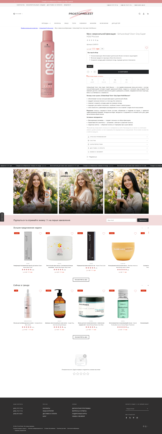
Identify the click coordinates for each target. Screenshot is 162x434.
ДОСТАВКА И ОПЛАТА (50, 413)
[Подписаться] (148, 408)
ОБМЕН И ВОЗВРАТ (78, 416)
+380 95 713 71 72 (126, 5)
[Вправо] (147, 1)
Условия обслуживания (49, 428)
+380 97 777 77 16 (112, 5)
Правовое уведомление (20, 430)
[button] (139, 14)
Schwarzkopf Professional (46, 28)
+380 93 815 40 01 (139, 5)
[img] (91, 40)
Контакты (21, 5)
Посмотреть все (81, 280)
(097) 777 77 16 (18, 408)
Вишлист (67, 5)
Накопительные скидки (35, 5)
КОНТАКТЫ (46, 408)
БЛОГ (44, 416)
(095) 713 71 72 (18, 411)
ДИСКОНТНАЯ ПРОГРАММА (81, 408)
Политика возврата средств (19, 428)
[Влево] (14, 1)
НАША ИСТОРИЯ (48, 411)
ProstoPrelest (20, 426)
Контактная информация (73, 428)
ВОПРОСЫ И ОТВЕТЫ (79, 411)
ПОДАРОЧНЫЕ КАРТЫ (79, 413)
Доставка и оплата (55, 5)
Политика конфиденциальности (35, 428)
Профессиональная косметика (29, 28)
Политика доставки (61, 428)
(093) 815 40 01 (18, 413)
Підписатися (142, 220)
